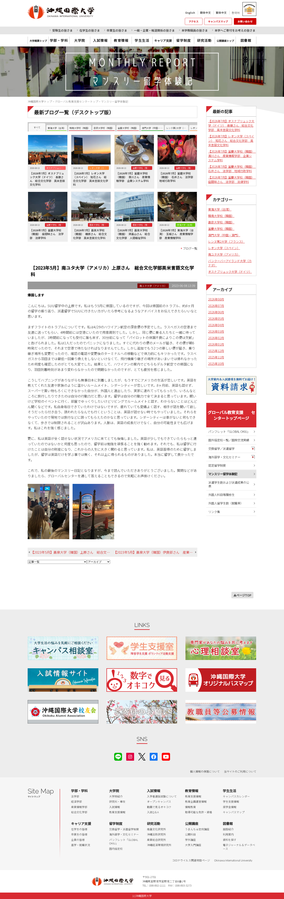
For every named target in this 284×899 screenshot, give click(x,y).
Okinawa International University (233, 860)
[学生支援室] (141, 648)
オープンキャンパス (159, 801)
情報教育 (190, 807)
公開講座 (191, 823)
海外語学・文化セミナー (224, 457)
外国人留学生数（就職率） (225, 503)
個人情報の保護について (205, 771)
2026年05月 (216, 318)
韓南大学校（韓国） (221, 215)
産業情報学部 (79, 807)
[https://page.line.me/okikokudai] (118, 756)
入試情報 (100, 40)
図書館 (246, 40)
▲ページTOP (242, 595)
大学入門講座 (193, 845)
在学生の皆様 (79, 829)
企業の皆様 (78, 840)
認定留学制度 (217, 465)
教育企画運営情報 (196, 801)
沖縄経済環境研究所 (159, 845)
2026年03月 (216, 331)
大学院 (79, 40)
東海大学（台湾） (219, 209)
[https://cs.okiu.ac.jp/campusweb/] (249, 9)
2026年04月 (216, 325)
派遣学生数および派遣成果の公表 (228, 484)
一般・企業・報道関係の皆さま (154, 30)
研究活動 (204, 40)
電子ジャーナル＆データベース (239, 847)
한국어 (236, 13)
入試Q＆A (153, 812)
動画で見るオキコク (159, 807)
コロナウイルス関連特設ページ (191, 860)
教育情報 (121, 40)
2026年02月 (216, 338)
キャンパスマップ (218, 21)
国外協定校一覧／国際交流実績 (228, 440)
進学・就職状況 (80, 845)
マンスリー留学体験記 (222, 474)
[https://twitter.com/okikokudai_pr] (142, 756)
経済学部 (76, 801)
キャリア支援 (81, 823)
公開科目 (190, 834)
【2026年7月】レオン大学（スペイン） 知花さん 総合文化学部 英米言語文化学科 (231, 140)
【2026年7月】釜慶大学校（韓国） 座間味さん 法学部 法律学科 (232, 179)
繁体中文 (221, 13)
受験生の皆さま (62, 30)
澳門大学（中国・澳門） (224, 235)
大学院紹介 (116, 796)
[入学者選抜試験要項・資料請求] (231, 385)
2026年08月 (216, 299)
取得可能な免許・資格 (198, 812)
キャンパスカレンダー (236, 796)
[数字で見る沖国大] (141, 680)
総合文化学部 (79, 812)
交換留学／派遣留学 (221, 448)
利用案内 (228, 834)
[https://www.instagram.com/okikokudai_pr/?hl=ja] (130, 756)
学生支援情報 (231, 801)
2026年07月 (216, 305)
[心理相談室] (220, 648)
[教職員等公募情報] (220, 712)
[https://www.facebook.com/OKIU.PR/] (154, 756)
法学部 (75, 796)
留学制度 (183, 40)
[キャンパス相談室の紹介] (63, 648)
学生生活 (142, 40)
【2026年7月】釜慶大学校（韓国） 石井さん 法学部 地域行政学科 (232, 168)
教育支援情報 (117, 812)
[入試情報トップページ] (63, 680)
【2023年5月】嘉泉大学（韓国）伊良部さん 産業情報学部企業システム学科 (155, 552)
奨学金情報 (229, 807)
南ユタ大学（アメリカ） (224, 254)
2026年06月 (216, 312)
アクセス (194, 21)
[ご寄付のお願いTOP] (141, 712)
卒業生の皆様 (79, 834)
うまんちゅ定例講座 (197, 829)
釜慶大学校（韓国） (221, 228)
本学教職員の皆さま (195, 30)
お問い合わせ (245, 21)
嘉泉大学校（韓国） (221, 222)
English (190, 13)
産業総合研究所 (156, 840)
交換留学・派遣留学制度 (124, 829)
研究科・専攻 (117, 801)
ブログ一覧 (190, 248)
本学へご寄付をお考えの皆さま (235, 30)
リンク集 (214, 511)
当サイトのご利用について (240, 771)
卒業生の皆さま (117, 30)
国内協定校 (116, 849)
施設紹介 (228, 829)
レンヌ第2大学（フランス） (226, 241)
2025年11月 (216, 357)
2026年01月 (216, 344)
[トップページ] (79, 12)
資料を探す (229, 840)
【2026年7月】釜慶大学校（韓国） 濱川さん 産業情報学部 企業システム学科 (232, 155)
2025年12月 (216, 350)
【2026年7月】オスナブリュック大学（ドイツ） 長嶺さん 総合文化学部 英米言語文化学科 (231, 125)
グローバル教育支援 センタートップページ (231, 415)
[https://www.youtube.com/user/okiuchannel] (166, 756)
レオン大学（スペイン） (224, 248)
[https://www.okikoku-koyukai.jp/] (63, 712)
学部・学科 (59, 40)
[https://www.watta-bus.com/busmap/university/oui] (220, 680)
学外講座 (190, 840)
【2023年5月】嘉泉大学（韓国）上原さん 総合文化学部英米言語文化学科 (72, 552)
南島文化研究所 (156, 829)
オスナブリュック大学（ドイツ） (230, 271)
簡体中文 (205, 13)
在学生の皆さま (89, 30)
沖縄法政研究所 (156, 834)
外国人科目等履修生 (221, 494)
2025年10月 (216, 363)
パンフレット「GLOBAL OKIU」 (229, 431)
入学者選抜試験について (162, 796)
